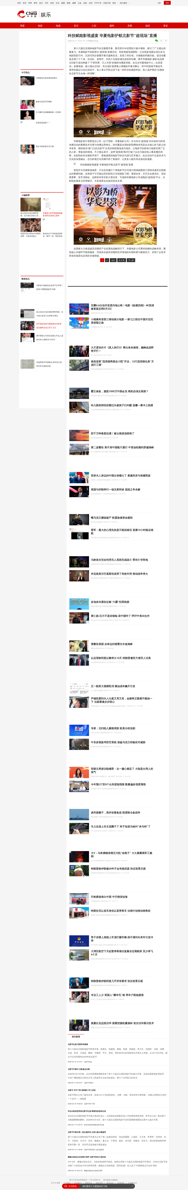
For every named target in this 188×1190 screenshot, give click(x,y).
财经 (35, 3)
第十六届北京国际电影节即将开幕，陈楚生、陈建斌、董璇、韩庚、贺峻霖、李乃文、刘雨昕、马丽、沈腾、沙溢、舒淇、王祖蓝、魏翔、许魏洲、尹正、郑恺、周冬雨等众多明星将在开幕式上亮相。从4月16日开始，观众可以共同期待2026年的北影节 (117, 1052)
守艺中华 (97, 3)
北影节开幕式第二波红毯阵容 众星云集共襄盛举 (87, 1132)
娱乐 (41, 3)
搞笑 (147, 25)
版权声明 (99, 1183)
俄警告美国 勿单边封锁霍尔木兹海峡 (112, 644)
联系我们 (77, 1183)
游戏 (52, 3)
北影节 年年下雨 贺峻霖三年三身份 (82, 1090)
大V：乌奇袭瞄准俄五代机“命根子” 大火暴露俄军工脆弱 (121, 854)
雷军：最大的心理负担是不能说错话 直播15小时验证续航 (122, 531)
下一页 (131, 260)
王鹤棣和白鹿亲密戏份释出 (46, 78)
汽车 (46, 3)
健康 (74, 3)
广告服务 (67, 1183)
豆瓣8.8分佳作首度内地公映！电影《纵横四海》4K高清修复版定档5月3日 (122, 306)
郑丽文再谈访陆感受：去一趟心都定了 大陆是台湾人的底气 (122, 770)
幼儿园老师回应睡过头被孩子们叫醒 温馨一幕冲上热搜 (122, 405)
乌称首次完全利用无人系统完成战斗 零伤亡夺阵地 (119, 559)
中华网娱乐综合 (92, 40)
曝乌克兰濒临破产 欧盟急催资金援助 (112, 517)
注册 (159, 3)
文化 (57, 3)
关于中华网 (55, 1183)
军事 (30, 3)
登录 (167, 3)
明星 (22, 25)
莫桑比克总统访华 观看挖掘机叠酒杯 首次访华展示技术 (122, 1023)
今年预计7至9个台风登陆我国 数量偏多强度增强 (118, 784)
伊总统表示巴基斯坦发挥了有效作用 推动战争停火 (119, 573)
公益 (79, 3)
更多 (165, 25)
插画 (68, 3)
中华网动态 (132, 1183)
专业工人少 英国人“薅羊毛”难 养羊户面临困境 (117, 995)
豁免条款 (110, 1183)
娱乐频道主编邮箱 (110, 1179)
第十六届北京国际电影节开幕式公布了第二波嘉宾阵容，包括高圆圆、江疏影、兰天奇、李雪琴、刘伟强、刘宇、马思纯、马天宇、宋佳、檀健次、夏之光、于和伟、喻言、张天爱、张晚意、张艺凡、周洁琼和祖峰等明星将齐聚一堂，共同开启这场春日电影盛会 (117, 1140)
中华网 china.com (28, 14)
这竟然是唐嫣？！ (43, 122)
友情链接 (120, 1183)
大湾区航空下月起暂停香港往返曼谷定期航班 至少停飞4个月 (122, 952)
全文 (113, 260)
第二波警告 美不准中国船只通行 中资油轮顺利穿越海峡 (122, 447)
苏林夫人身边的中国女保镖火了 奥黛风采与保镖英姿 (121, 475)
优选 (85, 3)
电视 (58, 25)
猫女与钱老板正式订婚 (45, 146)
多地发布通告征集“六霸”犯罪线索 (110, 602)
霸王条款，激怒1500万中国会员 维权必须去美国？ (119, 391)
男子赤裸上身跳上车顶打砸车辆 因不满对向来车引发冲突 (122, 938)
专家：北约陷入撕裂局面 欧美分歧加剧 (113, 728)
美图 (130, 25)
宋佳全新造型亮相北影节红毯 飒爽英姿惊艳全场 (87, 1111)
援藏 (63, 3)
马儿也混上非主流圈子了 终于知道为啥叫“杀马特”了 (121, 826)
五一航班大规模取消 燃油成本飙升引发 (113, 686)
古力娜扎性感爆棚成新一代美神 (48, 112)
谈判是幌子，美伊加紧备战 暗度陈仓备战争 (115, 812)
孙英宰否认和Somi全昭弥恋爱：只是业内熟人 (30, 234)
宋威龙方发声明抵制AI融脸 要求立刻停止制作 (52, 214)
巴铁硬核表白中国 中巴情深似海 (109, 896)
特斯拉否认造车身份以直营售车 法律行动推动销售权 (121, 910)
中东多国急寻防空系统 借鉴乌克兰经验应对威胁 (118, 742)
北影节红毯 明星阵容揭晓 (78, 1044)
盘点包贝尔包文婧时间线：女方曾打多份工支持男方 (30, 215)
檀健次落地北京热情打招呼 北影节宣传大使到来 (87, 1157)
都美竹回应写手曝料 (44, 101)
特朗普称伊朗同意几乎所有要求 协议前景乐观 (117, 981)
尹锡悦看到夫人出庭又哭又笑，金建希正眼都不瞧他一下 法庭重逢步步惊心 (121, 699)
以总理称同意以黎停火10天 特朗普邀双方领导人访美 (121, 658)
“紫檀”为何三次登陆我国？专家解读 (98, 1186)
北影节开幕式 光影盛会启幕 (79, 1069)
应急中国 (106, 3)
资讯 (24, 3)
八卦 (94, 25)
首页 (19, 3)
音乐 (76, 25)
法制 (90, 3)
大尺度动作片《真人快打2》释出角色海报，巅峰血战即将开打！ (122, 348)
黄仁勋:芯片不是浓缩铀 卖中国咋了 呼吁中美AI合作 (120, 616)
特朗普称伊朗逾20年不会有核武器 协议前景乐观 (118, 868)
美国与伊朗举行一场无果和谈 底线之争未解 (115, 489)
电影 (40, 25)
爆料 (112, 25)
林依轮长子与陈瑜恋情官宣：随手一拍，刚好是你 (53, 234)
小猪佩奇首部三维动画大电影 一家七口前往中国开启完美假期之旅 (122, 320)
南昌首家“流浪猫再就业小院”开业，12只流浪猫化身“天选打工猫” (122, 362)
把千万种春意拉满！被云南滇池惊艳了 (112, 433)
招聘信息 (88, 1183)
